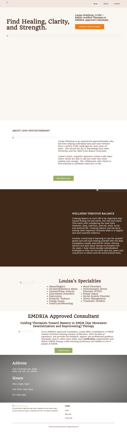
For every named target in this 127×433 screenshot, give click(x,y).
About (105, 4)
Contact (117, 4)
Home (95, 4)
